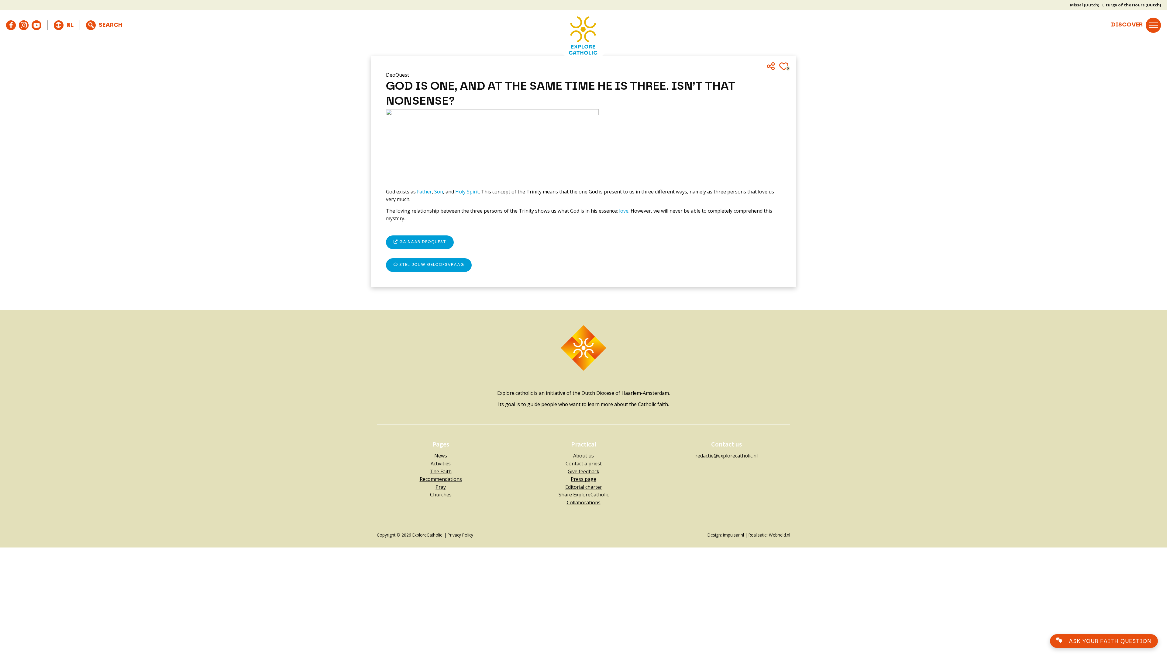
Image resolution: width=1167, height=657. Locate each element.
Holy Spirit (467, 191)
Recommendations (441, 479)
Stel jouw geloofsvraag (431, 265)
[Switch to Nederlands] (64, 25)
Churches (441, 494)
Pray (440, 487)
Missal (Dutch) (1084, 5)
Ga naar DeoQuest (422, 242)
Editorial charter (583, 487)
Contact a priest (584, 463)
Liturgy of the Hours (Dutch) (1131, 5)
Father (424, 191)
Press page (583, 479)
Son (438, 191)
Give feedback (583, 471)
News (440, 455)
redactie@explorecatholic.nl (726, 455)
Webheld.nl (779, 535)
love (623, 210)
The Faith (441, 471)
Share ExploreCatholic (584, 494)
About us (583, 455)
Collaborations (584, 502)
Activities (441, 463)
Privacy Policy (460, 535)
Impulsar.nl (733, 535)
